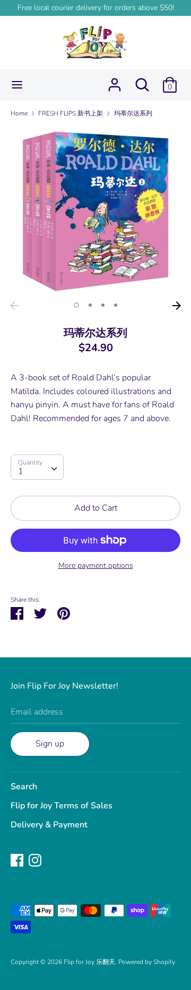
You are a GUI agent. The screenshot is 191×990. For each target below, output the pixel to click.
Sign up (50, 744)
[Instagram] (35, 860)
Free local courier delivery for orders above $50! (96, 8)
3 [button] (103, 305)
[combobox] (37, 467)
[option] (95, 211)
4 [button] (115, 305)
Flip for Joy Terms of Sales (61, 805)
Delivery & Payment (49, 825)
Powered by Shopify (146, 962)
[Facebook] (17, 860)
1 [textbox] (20, 471)
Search (24, 786)
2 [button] (90, 305)
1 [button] (76, 305)
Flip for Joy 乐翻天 (89, 962)
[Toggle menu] (17, 84)
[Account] (114, 80)
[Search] (142, 80)
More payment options (95, 565)
